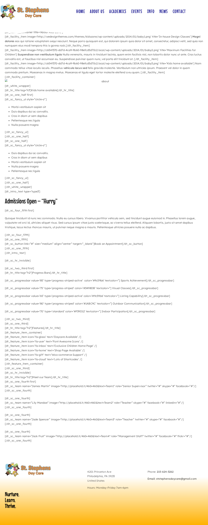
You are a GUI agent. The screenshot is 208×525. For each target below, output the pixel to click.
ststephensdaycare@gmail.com (176, 478)
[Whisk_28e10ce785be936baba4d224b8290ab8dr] (25, 4)
